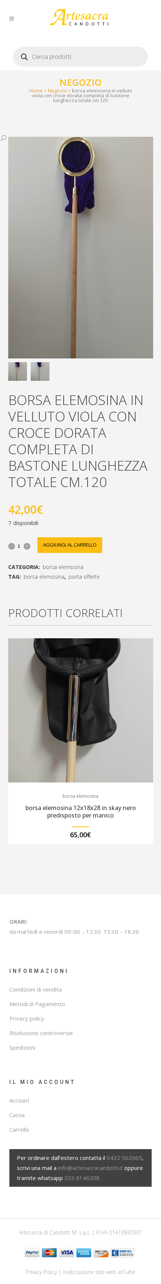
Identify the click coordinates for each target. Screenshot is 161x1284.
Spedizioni (22, 1047)
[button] (73, 138)
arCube (126, 1271)
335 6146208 (82, 1178)
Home (36, 90)
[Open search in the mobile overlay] (80, 53)
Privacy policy (26, 1018)
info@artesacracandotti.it (90, 1167)
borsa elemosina (63, 566)
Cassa (17, 1115)
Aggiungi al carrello (70, 544)
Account (19, 1100)
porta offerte (84, 576)
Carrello (19, 1129)
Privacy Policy (41, 1271)
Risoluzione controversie (41, 1033)
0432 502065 (124, 1157)
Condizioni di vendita (35, 989)
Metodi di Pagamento (37, 1004)
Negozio (57, 90)
